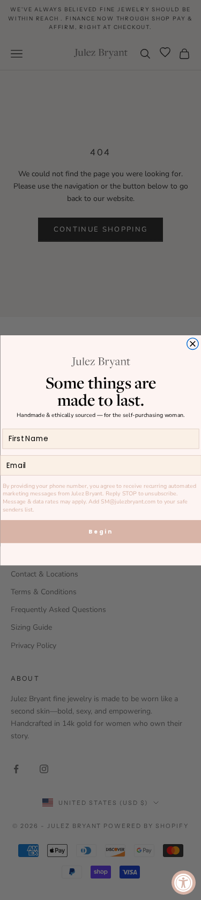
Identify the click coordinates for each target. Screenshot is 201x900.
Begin (100, 531)
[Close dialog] (192, 343)
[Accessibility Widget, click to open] (184, 882)
